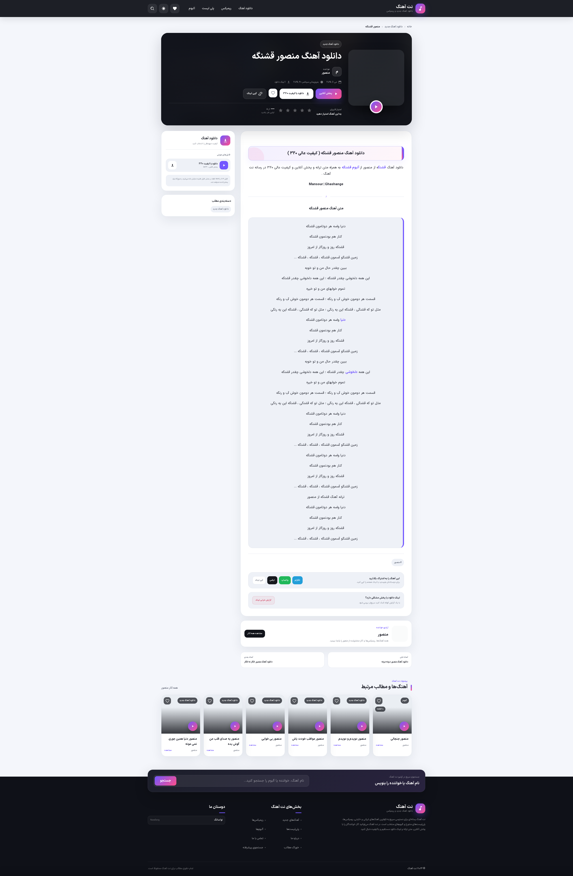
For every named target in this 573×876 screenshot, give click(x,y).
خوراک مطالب (291, 848)
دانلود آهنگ (245, 8)
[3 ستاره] (294, 110)
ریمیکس (226, 8)
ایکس (272, 580)
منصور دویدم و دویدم (352, 739)
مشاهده (379, 745)
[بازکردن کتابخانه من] (175, 8)
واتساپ (284, 580)
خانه (409, 27)
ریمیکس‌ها (257, 820)
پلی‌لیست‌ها (292, 829)
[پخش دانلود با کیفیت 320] (224, 165)
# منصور (398, 562)
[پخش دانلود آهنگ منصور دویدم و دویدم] (362, 726)
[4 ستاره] (302, 110)
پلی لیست (208, 8)
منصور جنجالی (399, 739)
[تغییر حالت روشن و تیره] (163, 8)
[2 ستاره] (287, 110)
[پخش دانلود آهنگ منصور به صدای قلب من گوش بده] (235, 726)
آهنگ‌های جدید (290, 820)
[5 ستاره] (309, 110)
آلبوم (192, 8)
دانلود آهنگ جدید (394, 27)
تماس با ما (257, 838)
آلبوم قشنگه (351, 167)
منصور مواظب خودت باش (308, 739)
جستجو (165, 780)
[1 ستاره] (280, 110)
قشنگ (382, 167)
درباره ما (295, 838)
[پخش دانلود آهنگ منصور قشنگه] (376, 106)
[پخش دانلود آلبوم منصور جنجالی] (404, 726)
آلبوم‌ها (259, 829)
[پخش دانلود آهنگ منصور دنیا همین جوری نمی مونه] (192, 726)
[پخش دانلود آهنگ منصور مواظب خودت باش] (319, 726)
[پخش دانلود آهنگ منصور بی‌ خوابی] (277, 726)
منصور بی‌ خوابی (271, 739)
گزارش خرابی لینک (263, 600)
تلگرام (297, 580)
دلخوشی (351, 372)
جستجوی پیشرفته (253, 848)
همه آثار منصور (169, 688)
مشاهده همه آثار (254, 633)
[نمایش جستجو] (152, 8)
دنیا (343, 320)
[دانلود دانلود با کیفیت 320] (172, 165)
